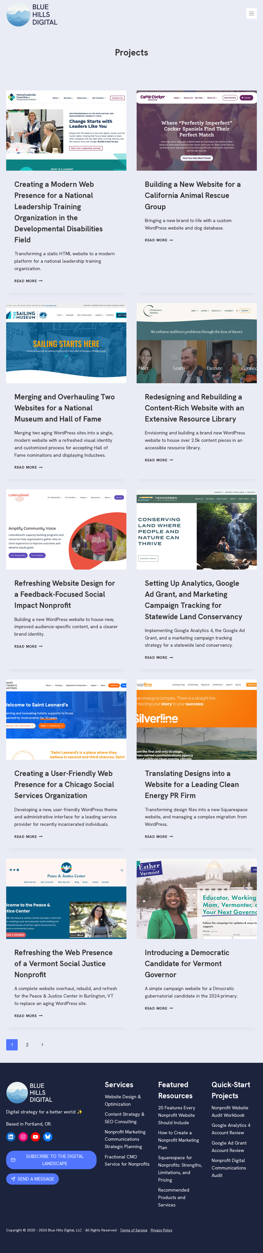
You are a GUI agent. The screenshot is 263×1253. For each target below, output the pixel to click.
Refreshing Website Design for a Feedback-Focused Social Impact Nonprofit (64, 594)
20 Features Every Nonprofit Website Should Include (176, 1115)
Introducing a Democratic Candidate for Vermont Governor (187, 964)
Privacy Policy (161, 1230)
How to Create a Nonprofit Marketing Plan (178, 1140)
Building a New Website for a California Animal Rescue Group (193, 195)
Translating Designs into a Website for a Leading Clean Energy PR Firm (192, 784)
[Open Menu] (251, 13)
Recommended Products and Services (173, 1197)
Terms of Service (133, 1230)
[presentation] (66, 130)
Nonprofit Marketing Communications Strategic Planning (125, 1139)
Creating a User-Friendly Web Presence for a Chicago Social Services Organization (64, 784)
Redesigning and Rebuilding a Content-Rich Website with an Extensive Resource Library (194, 408)
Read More (28, 281)
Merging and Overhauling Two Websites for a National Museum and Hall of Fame (64, 408)
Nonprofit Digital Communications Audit (229, 1167)
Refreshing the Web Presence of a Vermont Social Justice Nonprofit (63, 964)
